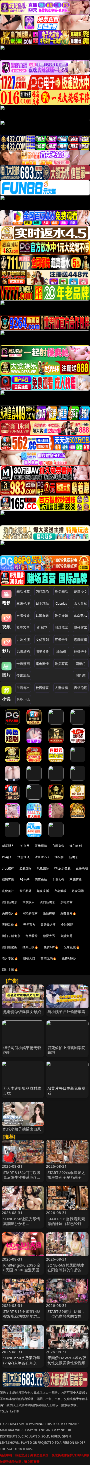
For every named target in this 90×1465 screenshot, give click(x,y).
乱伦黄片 (8, 891)
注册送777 (42, 857)
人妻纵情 (61, 687)
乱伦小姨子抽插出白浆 (22, 1128)
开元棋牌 (41, 846)
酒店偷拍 (41, 879)
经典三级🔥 (30, 947)
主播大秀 (58, 879)
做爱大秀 (49, 936)
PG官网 (25, 846)
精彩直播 (8, 879)
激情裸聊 (49, 913)
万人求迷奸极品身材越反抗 (22, 1090)
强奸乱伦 (42, 591)
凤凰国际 (43, 868)
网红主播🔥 (10, 969)
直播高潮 (82, 868)
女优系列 (42, 639)
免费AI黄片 (69, 958)
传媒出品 (23, 675)
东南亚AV (81, 615)
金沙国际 (67, 924)
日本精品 (42, 603)
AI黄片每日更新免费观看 (67, 1090)
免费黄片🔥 (68, 913)
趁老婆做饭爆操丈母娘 (22, 1011)
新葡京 (73, 857)
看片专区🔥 (10, 958)
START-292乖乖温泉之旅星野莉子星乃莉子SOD (66, 1177)
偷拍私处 (26, 891)
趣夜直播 (43, 891)
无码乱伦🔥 (10, 924)
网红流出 (61, 627)
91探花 (42, 627)
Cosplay (62, 603)
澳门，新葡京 (11, 936)
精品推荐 (23, 591)
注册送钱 (24, 857)
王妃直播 (76, 879)
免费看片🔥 (10, 913)
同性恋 (81, 675)
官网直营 (58, 846)
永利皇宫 (66, 902)
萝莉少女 (80, 591)
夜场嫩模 (60, 891)
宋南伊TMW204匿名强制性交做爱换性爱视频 (67, 1360)
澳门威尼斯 (9, 947)
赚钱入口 (29, 958)
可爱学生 (61, 639)
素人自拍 (80, 603)
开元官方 (29, 924)
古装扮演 (23, 639)
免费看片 (32, 936)
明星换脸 (42, 651)
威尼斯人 (8, 846)
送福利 (59, 857)
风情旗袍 (23, 651)
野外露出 (80, 627)
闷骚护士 (80, 651)
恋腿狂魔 (80, 639)
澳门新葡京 (9, 902)
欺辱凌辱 (23, 627)
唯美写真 (61, 663)
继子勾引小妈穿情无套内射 (22, 1050)
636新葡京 (30, 913)
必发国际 (78, 891)
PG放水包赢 (62, 868)
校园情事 (42, 687)
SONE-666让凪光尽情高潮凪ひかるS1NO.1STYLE (21, 1223)
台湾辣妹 (23, 615)
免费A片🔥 (51, 947)
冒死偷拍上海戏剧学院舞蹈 (67, 1050)
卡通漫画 (23, 663)
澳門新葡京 (47, 902)
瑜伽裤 (61, 651)
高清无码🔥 (48, 958)
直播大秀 (66, 936)
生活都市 (23, 687)
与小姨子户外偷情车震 (67, 1011)
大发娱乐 (28, 902)
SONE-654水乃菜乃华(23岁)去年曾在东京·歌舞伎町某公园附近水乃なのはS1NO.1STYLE (22, 1365)
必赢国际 (26, 868)
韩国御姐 (42, 615)
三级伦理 (23, 603)
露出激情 (42, 663)
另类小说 (23, 699)
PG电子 (7, 857)
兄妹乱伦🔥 (72, 947)
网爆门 (81, 663)
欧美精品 (61, 591)
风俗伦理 (80, 687)
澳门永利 (76, 846)
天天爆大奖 (48, 924)
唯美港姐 (61, 615)
